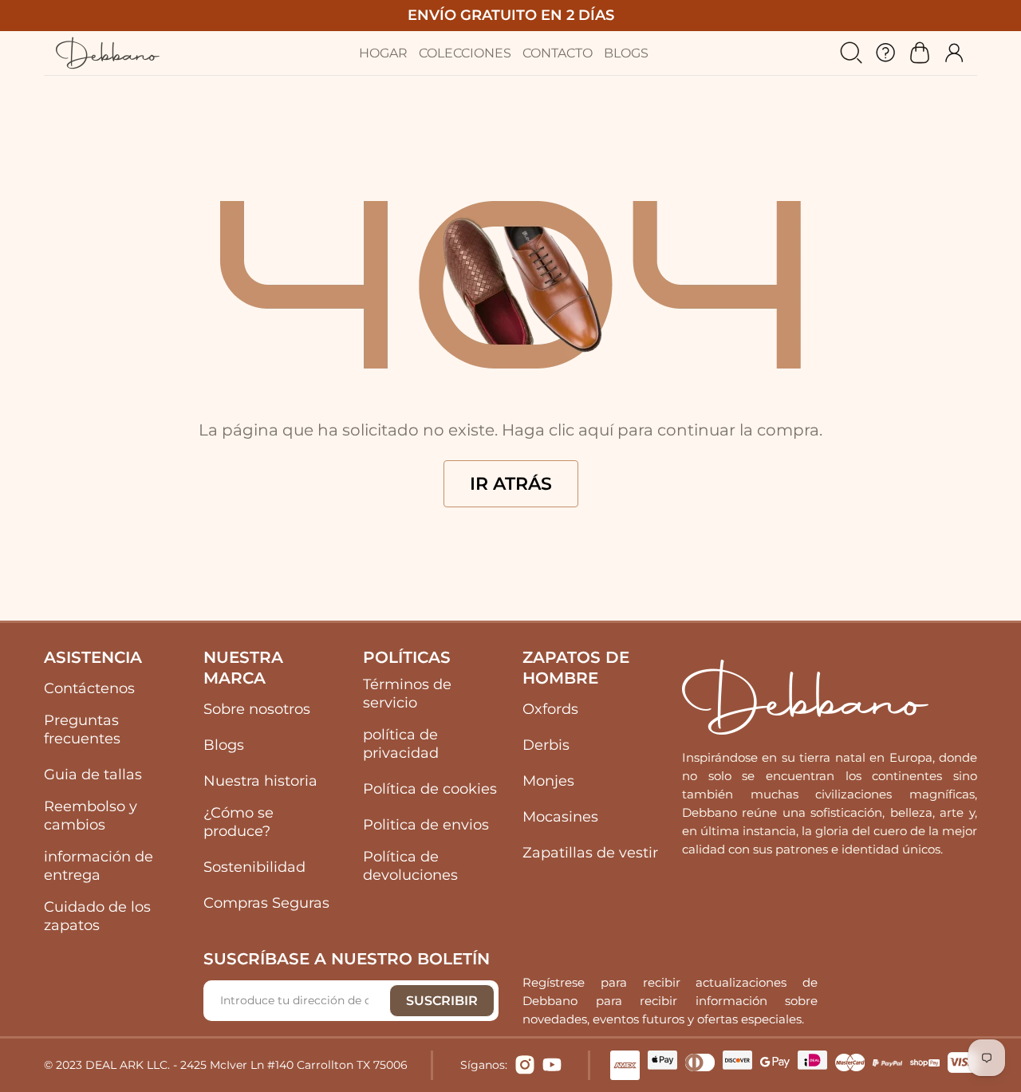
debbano (108, 53)
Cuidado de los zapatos (97, 916)
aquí (595, 430)
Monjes (548, 781)
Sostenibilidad (254, 867)
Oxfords (550, 709)
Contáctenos (89, 688)
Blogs (223, 745)
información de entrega (98, 866)
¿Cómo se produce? (238, 822)
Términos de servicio (407, 694)
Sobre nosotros (256, 709)
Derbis (546, 745)
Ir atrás (511, 484)
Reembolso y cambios (90, 816)
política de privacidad (401, 744)
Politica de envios (426, 825)
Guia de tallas (93, 774)
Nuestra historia (260, 781)
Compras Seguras (266, 903)
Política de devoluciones (410, 866)
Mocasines (560, 817)
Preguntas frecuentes (82, 729)
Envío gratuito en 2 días (511, 15)
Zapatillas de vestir (590, 852)
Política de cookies (430, 789)
